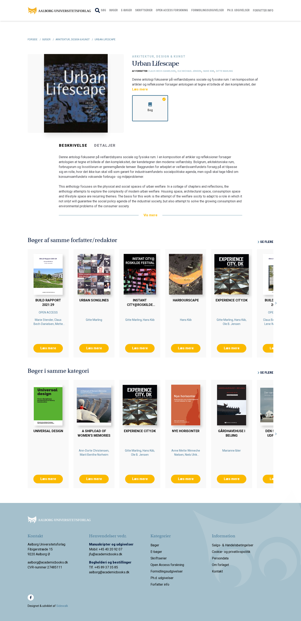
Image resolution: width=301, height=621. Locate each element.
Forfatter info (263, 10)
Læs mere (140, 89)
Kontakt (217, 571)
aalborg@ (96, 572)
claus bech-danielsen (162, 71)
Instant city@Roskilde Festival (140, 304)
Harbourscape (186, 300)
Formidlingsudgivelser (207, 10)
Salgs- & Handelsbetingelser (232, 545)
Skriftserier (144, 10)
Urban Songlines (94, 300)
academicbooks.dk (116, 572)
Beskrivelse (73, 145)
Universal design (48, 431)
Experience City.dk (232, 300)
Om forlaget (220, 565)
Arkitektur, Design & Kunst (159, 56)
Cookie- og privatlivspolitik (231, 552)
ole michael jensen (189, 71)
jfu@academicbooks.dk (105, 554)
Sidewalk (62, 605)
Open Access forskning (172, 10)
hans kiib (209, 71)
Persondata (220, 558)
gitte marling (224, 71)
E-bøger (126, 10)
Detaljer (105, 145)
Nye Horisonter (185, 431)
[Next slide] (276, 303)
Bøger (113, 10)
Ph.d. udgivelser (238, 10)
